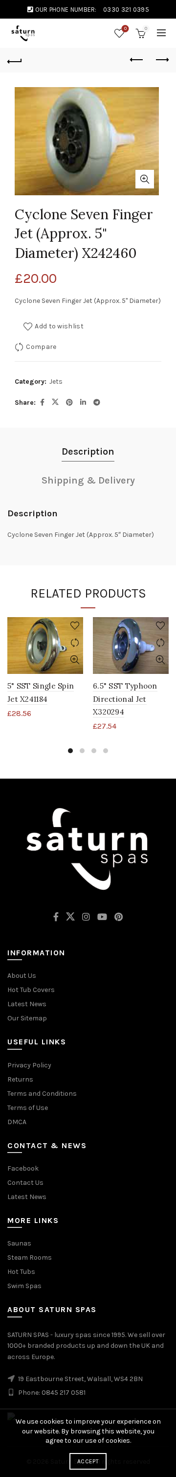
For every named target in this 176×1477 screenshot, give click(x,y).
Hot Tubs (21, 1272)
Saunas (19, 1243)
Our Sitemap (27, 1018)
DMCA (16, 1122)
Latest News (26, 1004)
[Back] (14, 60)
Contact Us (25, 1182)
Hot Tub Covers (31, 990)
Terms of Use (27, 1108)
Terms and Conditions (42, 1093)
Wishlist (125, 28)
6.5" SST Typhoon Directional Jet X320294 (125, 698)
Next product (161, 60)
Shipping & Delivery (88, 480)
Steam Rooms (29, 1257)
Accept (88, 1461)
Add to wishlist (59, 326)
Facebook (23, 1168)
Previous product (137, 60)
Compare (41, 347)
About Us (21, 975)
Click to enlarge (144, 179)
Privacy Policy (29, 1065)
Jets (56, 381)
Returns (20, 1079)
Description (88, 451)
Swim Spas (24, 1286)
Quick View (74, 660)
